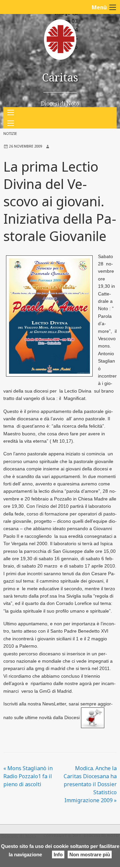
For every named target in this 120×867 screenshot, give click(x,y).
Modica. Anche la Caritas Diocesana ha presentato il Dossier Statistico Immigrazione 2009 (90, 784)
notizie (10, 133)
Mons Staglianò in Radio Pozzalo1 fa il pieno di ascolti (28, 776)
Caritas (60, 77)
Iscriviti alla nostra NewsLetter (34, 703)
